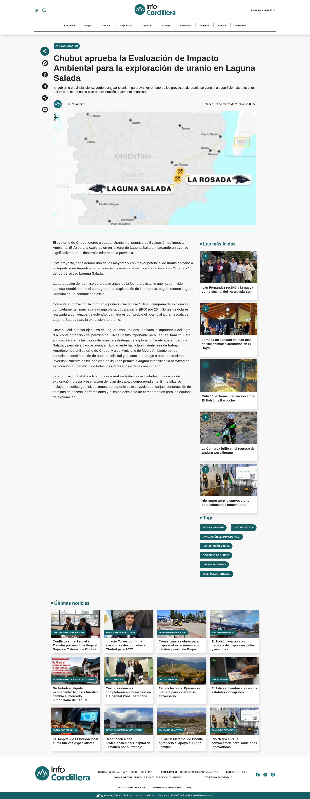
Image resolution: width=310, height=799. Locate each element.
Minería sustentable (216, 574)
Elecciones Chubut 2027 (120, 633)
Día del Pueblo (168, 679)
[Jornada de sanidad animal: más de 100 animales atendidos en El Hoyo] (228, 319)
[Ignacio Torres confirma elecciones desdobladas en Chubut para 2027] (128, 624)
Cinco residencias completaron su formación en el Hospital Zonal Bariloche (128, 692)
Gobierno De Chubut (216, 555)
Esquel (88, 25)
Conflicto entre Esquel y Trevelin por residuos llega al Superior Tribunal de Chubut (75, 645)
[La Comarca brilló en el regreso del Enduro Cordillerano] (228, 428)
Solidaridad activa (170, 730)
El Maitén (240, 25)
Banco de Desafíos (223, 730)
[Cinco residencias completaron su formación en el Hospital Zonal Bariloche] (128, 671)
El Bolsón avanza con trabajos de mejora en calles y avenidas (233, 645)
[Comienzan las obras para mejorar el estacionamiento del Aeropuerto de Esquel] (181, 624)
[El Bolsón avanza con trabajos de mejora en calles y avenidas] (234, 624)
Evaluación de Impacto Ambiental (225, 537)
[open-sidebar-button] (37, 10)
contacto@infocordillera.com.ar (126, 772)
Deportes (147, 25)
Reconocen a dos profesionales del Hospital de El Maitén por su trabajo (128, 743)
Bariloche (185, 25)
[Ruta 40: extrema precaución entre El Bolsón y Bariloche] (228, 375)
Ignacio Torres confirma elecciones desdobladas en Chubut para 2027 (126, 645)
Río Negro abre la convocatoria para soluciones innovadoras (234, 743)
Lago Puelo (126, 25)
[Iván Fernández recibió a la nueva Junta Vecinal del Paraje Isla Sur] (228, 267)
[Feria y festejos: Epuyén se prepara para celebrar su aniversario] (181, 671)
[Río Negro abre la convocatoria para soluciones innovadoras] (228, 480)
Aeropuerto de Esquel (173, 633)
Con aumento (220, 679)
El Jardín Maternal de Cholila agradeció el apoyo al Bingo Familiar (181, 743)
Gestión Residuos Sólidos (68, 633)
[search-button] (44, 10)
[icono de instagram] (273, 775)
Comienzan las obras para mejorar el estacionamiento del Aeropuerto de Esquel (179, 645)
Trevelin (106, 25)
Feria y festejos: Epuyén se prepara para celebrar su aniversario (179, 692)
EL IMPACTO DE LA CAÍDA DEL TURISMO (74, 679)
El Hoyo (166, 25)
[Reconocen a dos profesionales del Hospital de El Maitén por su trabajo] (128, 721)
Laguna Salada (244, 527)
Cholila (222, 25)
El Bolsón (69, 25)
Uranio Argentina (214, 564)
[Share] (44, 51)
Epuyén (204, 25)
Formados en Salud (65, 730)
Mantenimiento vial (223, 633)
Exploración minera (216, 546)
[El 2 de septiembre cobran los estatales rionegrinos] (234, 671)
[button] (44, 62)
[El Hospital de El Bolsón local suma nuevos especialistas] (75, 721)
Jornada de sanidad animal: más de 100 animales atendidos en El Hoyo (227, 344)
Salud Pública (114, 679)
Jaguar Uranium (66, 46)
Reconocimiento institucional (124, 730)
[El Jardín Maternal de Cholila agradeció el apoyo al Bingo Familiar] (181, 721)
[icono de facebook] (258, 775)
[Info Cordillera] (155, 10)
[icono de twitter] (265, 775)
